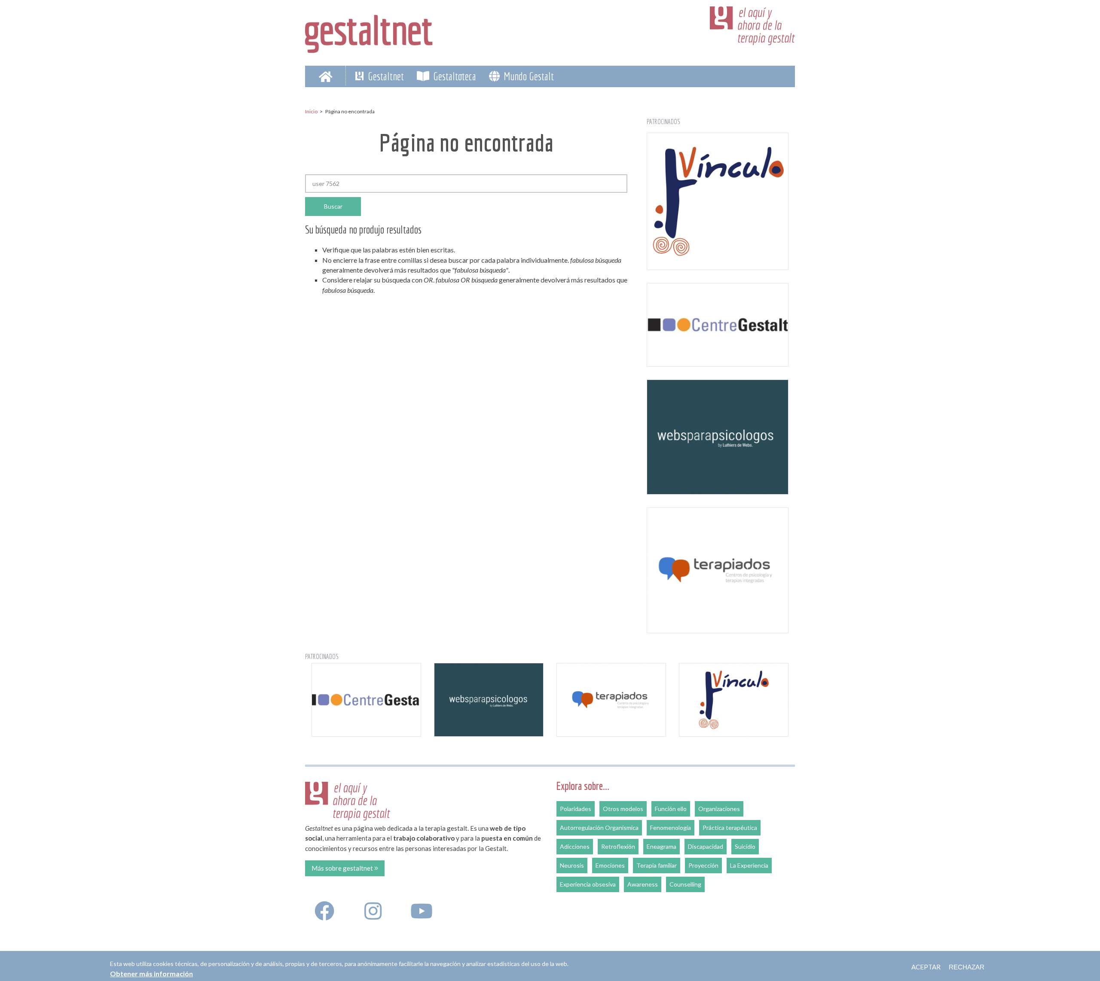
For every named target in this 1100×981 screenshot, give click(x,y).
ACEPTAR (926, 967)
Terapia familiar (656, 865)
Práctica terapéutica (730, 827)
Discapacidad (705, 846)
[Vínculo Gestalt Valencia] (717, 201)
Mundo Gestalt (527, 76)
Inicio (311, 111)
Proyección (703, 865)
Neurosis (572, 865)
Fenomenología (670, 827)
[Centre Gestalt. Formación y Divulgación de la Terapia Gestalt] (717, 324)
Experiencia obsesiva (588, 884)
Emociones (610, 865)
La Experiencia (749, 865)
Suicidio (745, 846)
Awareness (642, 884)
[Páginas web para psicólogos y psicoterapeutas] (717, 437)
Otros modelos (623, 808)
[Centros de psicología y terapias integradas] (717, 570)
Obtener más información (151, 973)
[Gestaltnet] (369, 31)
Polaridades (575, 808)
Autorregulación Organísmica (599, 827)
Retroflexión (618, 846)
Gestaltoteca (453, 76)
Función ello (671, 808)
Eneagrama (661, 846)
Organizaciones (719, 808)
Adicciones (575, 846)
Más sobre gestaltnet (343, 868)
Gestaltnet (385, 76)
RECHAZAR (966, 967)
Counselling (685, 884)
